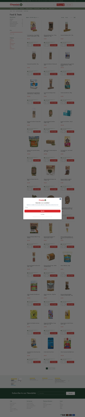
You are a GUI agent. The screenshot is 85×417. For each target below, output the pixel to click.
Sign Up (42, 211)
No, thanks (42, 214)
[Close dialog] (60, 199)
